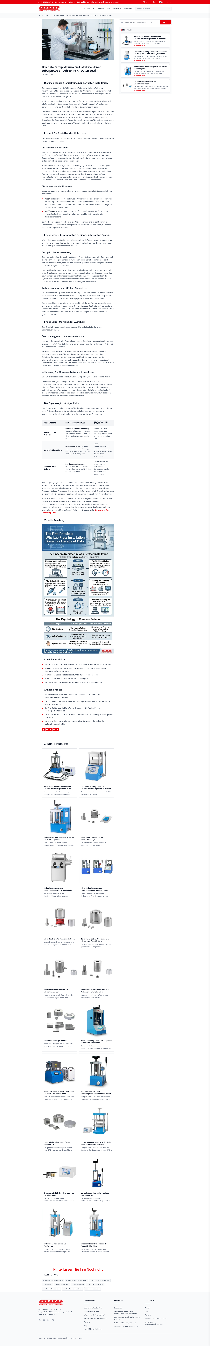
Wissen (101, 9)
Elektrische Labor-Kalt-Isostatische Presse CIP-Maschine (94, 1245)
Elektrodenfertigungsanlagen (125, 1323)
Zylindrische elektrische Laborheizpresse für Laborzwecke (59, 1194)
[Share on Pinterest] (54, 729)
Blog (154, 2)
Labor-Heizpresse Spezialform (55, 1040)
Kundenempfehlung (91, 1311)
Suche (165, 22)
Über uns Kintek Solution (93, 1308)
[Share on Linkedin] (47, 729)
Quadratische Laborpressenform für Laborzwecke (58, 1143)
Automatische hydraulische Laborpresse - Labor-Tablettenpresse (96, 1041)
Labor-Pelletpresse (62, 1285)
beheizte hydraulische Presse (77, 1280)
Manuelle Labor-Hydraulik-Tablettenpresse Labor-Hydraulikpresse (96, 1092)
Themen (148, 1315)
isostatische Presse (93, 1289)
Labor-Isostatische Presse (73, 1289)
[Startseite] (39, 15)
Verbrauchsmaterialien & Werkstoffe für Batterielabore (125, 1312)
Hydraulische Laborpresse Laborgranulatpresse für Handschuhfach (73, 682)
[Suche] (170, 9)
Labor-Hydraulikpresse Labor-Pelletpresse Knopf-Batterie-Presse (94, 889)
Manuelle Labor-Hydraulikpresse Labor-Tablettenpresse (95, 1194)
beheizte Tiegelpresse (96, 1285)
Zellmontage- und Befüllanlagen (126, 1326)
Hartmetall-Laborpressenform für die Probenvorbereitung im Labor (95, 991)
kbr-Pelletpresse (79, 1285)
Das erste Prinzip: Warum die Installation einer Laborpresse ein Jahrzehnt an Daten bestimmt (82, 15)
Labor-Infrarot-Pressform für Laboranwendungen (66, 678)
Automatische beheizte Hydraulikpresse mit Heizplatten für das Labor (59, 1092)
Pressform (48, 1285)
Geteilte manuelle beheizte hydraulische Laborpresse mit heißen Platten (96, 1143)
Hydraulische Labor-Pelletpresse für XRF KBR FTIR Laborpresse (71, 675)
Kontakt (128, 9)
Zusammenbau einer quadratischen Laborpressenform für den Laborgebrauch (95, 940)
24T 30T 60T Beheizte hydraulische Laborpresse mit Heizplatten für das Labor (78, 664)
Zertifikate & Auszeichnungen (95, 1318)
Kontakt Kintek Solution (93, 1329)
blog (46, 15)
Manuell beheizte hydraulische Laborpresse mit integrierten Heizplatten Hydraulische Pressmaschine (96, 787)
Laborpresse (118, 1308)
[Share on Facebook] (43, 729)
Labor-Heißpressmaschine (54, 1280)
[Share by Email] (57, 729)
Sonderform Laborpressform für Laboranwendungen (56, 991)
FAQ (146, 1311)
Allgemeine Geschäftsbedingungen (154, 1323)
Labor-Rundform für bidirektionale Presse (59, 939)
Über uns (146, 2)
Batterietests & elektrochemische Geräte (127, 1318)
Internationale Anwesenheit (94, 1315)
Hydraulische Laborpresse (100, 1280)
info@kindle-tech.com (52, 1309)
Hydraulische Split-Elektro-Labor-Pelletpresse (56, 1245)
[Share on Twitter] (50, 729)
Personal (87, 1322)
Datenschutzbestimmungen (155, 1318)
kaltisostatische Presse (52, 1289)
